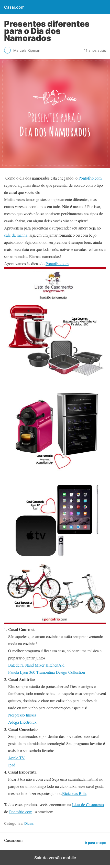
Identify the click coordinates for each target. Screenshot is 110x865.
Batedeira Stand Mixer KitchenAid (36, 665)
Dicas (29, 823)
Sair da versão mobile (55, 857)
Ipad (11, 764)
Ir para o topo (95, 843)
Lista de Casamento (88, 804)
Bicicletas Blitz (74, 793)
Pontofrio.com (90, 178)
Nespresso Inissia (22, 715)
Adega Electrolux (22, 722)
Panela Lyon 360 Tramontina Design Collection (46, 672)
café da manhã (15, 235)
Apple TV (16, 757)
